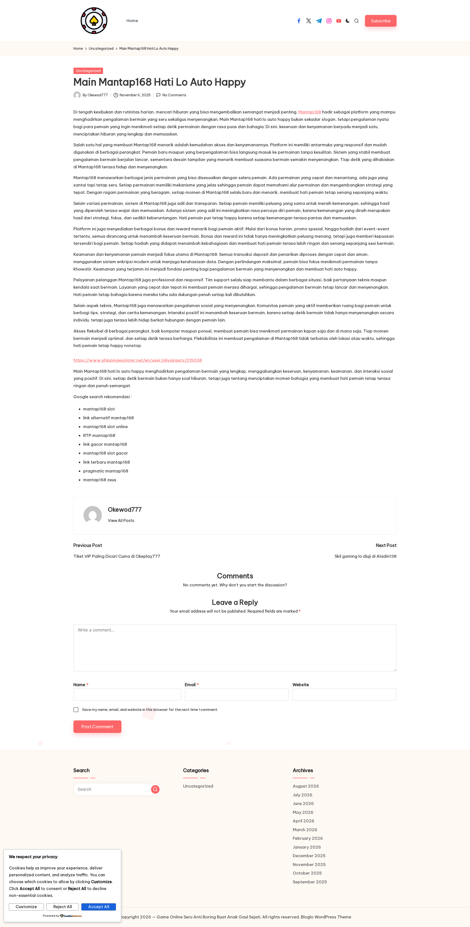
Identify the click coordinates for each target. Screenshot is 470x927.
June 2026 (303, 803)
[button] (381, 20)
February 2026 (308, 838)
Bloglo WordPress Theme (326, 917)
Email (192, 684)
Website (301, 684)
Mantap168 (309, 112)
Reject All (62, 906)
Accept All (98, 906)
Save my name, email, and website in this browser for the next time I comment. (150, 709)
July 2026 (302, 795)
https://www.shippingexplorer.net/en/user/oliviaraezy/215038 (137, 360)
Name (80, 684)
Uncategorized (88, 71)
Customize (26, 906)
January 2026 (307, 847)
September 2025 (310, 882)
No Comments (174, 95)
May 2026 (303, 812)
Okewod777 (125, 509)
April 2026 (303, 821)
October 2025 (307, 873)
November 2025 (309, 864)
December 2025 (309, 855)
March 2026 (305, 829)
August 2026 (306, 786)
